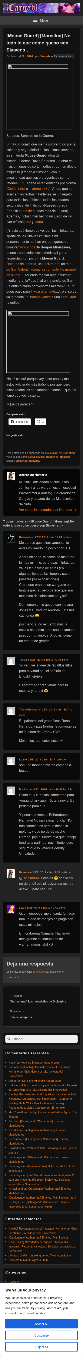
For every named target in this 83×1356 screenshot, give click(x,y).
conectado (39, 971)
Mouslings (27, 247)
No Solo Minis (67, 453)
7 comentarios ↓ (64, 56)
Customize (41, 1335)
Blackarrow (31, 877)
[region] (41, 1319)
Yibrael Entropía (29, 709)
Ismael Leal (16, 1188)
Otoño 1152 (16, 188)
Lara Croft (68, 296)
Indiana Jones (40, 296)
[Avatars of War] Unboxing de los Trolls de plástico (40, 1255)
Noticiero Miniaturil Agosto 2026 (40, 1062)
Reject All (41, 1347)
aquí (27, 221)
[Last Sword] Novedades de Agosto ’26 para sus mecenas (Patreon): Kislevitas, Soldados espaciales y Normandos (42, 1179)
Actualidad (50, 453)
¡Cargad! (14, 1282)
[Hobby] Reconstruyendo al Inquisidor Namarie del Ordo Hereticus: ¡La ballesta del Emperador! (39, 1071)
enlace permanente (27, 460)
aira (21, 908)
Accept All (41, 1324)
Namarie (45, 56)
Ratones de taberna (21, 263)
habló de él (27, 210)
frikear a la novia (43, 291)
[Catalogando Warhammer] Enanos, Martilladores (39, 1237)
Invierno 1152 (39, 188)
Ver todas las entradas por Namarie (47, 509)
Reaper (50, 457)
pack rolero (51, 263)
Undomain (25, 537)
